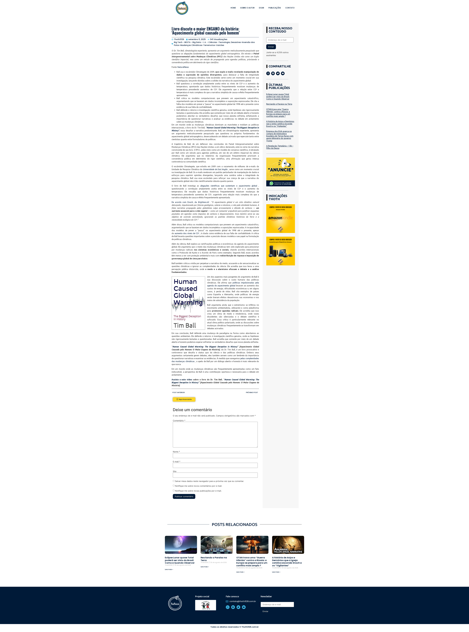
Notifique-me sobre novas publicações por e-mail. (198, 491)
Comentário (179, 421)
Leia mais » (169, 569)
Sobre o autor (247, 7)
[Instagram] (268, 73)
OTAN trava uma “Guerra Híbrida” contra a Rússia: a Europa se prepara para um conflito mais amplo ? (278, 112)
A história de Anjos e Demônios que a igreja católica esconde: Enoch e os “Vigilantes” (280, 123)
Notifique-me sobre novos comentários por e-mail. (198, 486)
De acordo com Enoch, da (190, 202)
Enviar (271, 47)
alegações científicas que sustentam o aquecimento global (228, 186)
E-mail (176, 462)
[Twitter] (278, 73)
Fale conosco (232, 596)
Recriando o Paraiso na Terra (279, 104)
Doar (261, 7)
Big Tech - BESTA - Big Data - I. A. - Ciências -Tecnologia (202, 42)
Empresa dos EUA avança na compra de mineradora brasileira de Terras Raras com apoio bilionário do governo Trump (279, 136)
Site (174, 471)
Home (233, 7)
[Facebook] (273, 73)
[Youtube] (283, 73)
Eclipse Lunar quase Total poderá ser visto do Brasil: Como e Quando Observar (277, 96)
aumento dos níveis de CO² (187, 233)
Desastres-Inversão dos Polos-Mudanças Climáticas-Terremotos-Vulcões (214, 44)
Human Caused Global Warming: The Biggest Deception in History (204, 347)
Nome (176, 452)
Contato (289, 7)
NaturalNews (183, 67)
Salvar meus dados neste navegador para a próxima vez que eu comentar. (209, 481)
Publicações (274, 7)
